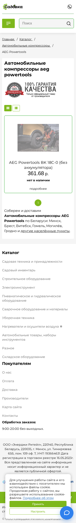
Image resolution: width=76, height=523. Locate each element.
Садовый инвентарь (18, 270)
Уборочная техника (18, 318)
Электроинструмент (18, 287)
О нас (6, 372)
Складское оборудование (23, 357)
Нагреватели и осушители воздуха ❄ (32, 326)
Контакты (10, 416)
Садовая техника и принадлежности (32, 261)
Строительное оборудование (26, 279)
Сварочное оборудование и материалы (35, 309)
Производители (15, 398)
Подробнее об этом (38, 498)
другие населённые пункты (45, 231)
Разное (8, 348)
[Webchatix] (66, 513)
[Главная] (12, 7)
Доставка (10, 390)
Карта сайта (12, 407)
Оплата (8, 381)
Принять (38, 504)
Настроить (38, 511)
